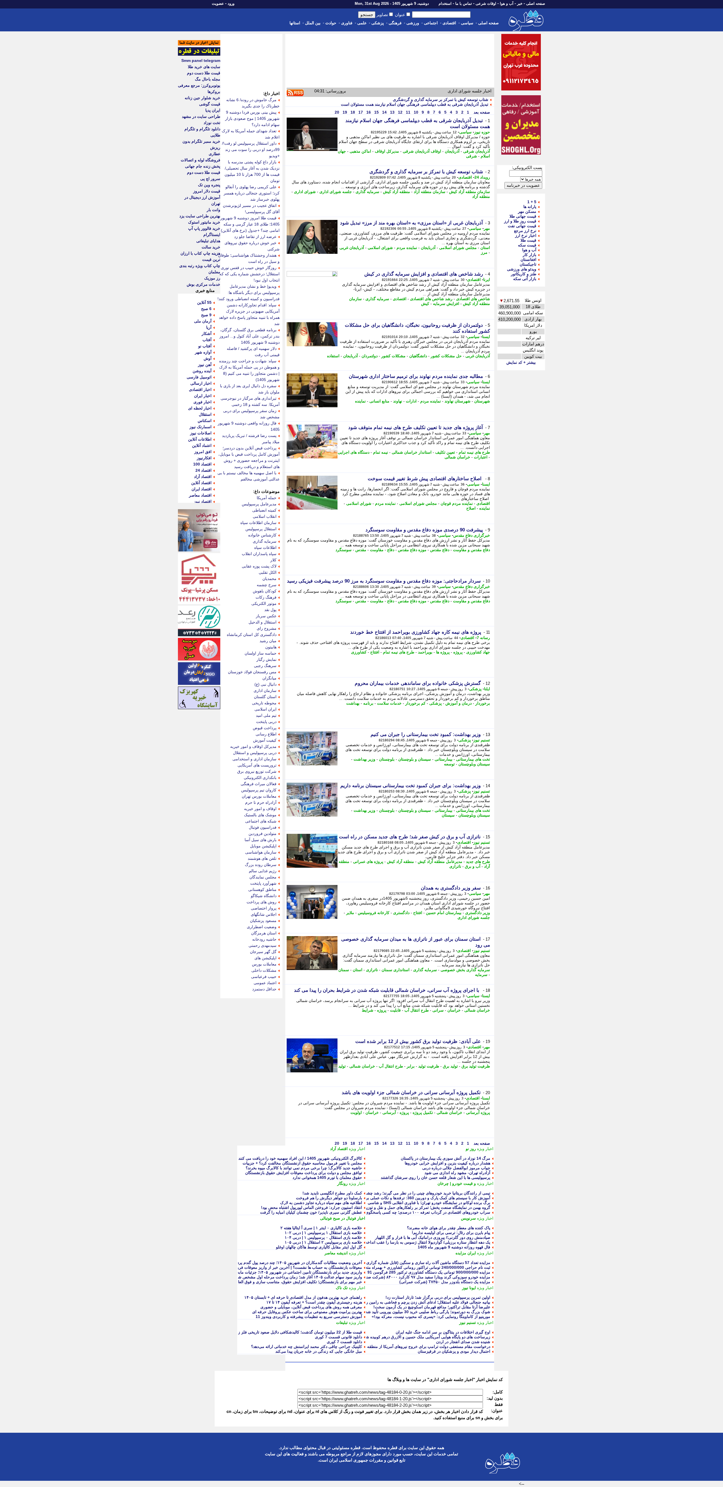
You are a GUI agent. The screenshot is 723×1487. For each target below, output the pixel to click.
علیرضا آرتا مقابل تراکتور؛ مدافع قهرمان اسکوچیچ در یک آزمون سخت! (431, 1307)
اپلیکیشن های (265, 958)
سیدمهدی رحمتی (262, 945)
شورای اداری (305, 191)
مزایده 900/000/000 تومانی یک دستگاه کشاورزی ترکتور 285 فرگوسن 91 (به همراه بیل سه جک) (409, 1272)
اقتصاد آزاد (339, 1148)
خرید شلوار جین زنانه (202, 98)
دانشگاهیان (418, 356)
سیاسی (467, 23)
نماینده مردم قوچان (457, 503)
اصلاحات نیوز (201, 433)
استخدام (445, 3)
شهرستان (482, 401)
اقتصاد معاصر (200, 495)
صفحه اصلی (535, 3)
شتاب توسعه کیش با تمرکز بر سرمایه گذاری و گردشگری (440, 99)
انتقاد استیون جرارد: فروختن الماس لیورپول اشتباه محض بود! (311, 1207)
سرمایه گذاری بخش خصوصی (465, 969)
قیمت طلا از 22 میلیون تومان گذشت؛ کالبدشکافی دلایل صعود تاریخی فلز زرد (298, 1332)
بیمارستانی (443, 759)
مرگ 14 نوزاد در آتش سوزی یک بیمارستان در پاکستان (445, 1158)
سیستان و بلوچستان (414, 759)
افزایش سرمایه (446, 303)
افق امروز (203, 451)
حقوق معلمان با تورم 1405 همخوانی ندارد (327, 1177)
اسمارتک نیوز (201, 427)
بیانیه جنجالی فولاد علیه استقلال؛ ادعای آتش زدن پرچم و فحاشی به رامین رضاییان (422, 1302)
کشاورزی (359, 652)
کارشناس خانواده (262, 535)
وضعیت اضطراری (261, 927)
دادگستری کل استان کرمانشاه (251, 634)
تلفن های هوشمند (262, 858)
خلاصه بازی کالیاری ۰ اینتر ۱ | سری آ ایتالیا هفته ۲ (321, 1228)
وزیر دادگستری (477, 912)
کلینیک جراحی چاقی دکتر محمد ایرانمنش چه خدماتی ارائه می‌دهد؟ (306, 1346)
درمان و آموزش (458, 703)
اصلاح (471, 508)
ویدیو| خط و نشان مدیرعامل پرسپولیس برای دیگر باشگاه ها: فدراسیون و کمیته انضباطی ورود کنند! (248, 292)
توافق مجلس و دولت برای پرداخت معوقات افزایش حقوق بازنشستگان (303, 1172)
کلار (273, 560)
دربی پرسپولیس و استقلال (254, 752)
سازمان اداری (265, 690)
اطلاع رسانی (266, 734)
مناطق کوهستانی (262, 889)
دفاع (390, 549)
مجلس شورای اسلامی (458, 247)
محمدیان (269, 578)
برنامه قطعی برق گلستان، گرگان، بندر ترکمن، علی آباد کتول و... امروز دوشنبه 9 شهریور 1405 (249, 336)
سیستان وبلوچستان (474, 764)
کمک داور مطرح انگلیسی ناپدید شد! (332, 1193)
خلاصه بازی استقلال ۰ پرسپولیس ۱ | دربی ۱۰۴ (323, 1237)
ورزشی (412, 23)
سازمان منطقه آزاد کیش (469, 191)
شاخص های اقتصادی (473, 298)
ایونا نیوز (469, 1287)
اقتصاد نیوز (203, 501)
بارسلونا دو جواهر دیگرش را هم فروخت (329, 1198)
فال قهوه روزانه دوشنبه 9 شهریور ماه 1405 (454, 1247)
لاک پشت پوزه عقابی (259, 566)
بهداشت (353, 703)
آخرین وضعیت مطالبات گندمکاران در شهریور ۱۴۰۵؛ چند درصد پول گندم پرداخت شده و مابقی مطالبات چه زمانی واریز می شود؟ (255, 1262)
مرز (484, 252)
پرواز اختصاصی (263, 908)
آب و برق (472, 866)
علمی (362, 23)
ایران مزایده (466, 1253)
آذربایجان (452, 151)
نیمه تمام (380, 452)
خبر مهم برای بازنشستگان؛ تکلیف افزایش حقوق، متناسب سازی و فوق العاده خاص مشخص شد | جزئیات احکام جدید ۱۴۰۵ (260, 1282)
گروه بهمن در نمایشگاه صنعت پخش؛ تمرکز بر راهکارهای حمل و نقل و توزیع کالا (424, 1207)
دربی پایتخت (266, 721)
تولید (342, 1066)
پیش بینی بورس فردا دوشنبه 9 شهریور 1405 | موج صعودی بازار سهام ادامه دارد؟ (252, 118)
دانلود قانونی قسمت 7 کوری (338, 1337)
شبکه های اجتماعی (260, 821)
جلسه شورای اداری (335, 191)
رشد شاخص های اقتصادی (431, 298)
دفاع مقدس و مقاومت (471, 549)
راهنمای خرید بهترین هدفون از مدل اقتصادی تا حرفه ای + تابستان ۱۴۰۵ (303, 1297)
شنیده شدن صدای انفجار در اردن (463, 1341)
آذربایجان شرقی (476, 151)
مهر (487, 228)
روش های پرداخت (261, 902)
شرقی (471, 156)
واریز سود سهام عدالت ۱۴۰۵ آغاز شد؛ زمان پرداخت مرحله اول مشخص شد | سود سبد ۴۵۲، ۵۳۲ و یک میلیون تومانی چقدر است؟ (254, 1277)
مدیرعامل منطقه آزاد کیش (440, 861)
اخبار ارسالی (201, 383)
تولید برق (450, 1066)
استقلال (205, 414)
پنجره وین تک (209, 185)
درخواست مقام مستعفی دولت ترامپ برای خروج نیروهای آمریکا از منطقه (428, 1346)
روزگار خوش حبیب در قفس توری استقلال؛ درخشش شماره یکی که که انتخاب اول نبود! (249, 273)
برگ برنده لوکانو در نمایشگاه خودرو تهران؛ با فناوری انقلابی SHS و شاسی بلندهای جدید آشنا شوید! (408, 1202)
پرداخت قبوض (264, 728)
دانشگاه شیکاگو (263, 895)
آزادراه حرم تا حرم (260, 802)
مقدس (360, 549)
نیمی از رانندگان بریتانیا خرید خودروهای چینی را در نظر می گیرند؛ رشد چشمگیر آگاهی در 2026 (411, 1193)
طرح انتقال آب (416, 1010)
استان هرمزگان (263, 933)
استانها (294, 23)
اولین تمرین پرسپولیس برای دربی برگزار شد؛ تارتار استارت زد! (438, 1297)
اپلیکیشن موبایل (263, 846)
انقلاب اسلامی (264, 516)
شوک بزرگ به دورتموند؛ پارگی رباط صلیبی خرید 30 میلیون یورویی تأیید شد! (427, 1311)
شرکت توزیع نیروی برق (256, 771)
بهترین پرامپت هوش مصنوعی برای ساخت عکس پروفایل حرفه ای (307, 1311)
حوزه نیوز (482, 132)
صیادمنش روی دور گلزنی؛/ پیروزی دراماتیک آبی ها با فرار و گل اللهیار (432, 1237)
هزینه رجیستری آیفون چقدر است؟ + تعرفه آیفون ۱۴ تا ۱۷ (314, 1302)
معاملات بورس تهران (259, 796)
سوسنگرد (344, 549)
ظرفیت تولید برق (475, 1066)
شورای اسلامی (380, 247)
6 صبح (206, 308)
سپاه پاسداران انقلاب (259, 553)
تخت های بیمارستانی (473, 759)
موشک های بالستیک (260, 815)
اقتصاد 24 (203, 470)
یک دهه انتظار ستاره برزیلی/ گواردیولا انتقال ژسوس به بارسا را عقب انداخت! (426, 1242)
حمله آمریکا (266, 497)
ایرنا (486, 279)
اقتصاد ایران (201, 489)
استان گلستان (265, 696)
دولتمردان (370, 356)
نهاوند (397, 401)
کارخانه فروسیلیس (373, 912)
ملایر (350, 912)
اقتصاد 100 (202, 464)
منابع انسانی (379, 401)
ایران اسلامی (265, 709)
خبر (519, 3)
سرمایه (481, 974)
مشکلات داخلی (263, 970)
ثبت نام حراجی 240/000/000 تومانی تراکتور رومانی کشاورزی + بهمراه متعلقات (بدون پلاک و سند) (408, 1267)
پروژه (458, 652)
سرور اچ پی (210, 178)
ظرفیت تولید (428, 1066)
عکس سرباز (266, 616)
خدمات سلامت (389, 703)
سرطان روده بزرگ (260, 864)
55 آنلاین (204, 302)
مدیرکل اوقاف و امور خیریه (253, 746)
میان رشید (268, 640)
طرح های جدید (478, 861)
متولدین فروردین (262, 833)
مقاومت (377, 549)
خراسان (454, 1010)
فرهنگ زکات (266, 597)
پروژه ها (443, 652)
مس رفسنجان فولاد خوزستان (252, 672)
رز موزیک (212, 278)
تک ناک (342, 1287)
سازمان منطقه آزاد (429, 191)
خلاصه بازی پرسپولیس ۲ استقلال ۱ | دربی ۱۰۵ (323, 1242)
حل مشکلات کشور (446, 356)
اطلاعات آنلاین (200, 439)
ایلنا (487, 689)
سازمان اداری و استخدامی (254, 759)
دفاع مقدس (439, 549)
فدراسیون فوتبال (262, 827)
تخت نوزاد (212, 122)
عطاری (214, 153)
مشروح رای (266, 628)
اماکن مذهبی (360, 151)
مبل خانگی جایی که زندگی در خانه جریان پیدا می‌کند (318, 1351)
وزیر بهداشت (364, 759)
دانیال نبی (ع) (265, 684)
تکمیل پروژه (423, 1112)
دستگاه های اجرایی (353, 452)
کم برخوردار (415, 703)
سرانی (438, 1010)
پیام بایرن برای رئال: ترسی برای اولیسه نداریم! (451, 1232)
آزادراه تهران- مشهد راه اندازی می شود (457, 1172)
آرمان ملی (203, 321)
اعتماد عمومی (265, 982)
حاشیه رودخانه (264, 939)
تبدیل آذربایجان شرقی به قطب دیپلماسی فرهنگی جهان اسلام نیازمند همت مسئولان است (414, 104)
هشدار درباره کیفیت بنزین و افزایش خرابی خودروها (447, 1163)
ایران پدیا (212, 110)
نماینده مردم (407, 247)
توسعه (449, 764)
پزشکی (377, 23)
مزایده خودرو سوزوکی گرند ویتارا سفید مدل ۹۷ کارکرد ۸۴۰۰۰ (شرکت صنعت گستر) (419, 1277)
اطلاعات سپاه (265, 547)
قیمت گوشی (209, 104)
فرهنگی (395, 23)
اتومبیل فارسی (199, 377)
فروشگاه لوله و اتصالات (200, 160)
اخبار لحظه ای (200, 408)
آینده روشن (202, 371)
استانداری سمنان (396, 969)
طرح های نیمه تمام (474, 452)
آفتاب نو (205, 346)
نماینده (360, 401)
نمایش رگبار (266, 659)
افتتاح (374, 652)
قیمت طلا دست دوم (203, 73)
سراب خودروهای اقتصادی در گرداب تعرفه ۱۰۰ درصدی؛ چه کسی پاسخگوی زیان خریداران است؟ (410, 1212)
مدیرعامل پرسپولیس (259, 504)
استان (485, 247)
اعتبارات (480, 457)
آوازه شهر (203, 352)
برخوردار (482, 703)
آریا (209, 327)
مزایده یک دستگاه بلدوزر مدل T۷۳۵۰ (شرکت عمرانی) (444, 1282)
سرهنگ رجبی (265, 665)
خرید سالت (211, 247)
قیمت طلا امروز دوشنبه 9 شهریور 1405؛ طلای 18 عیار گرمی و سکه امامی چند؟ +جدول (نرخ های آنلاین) (250, 224)
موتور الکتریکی (263, 603)
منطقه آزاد (481, 196)
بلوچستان (387, 759)
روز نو (471, 1148)
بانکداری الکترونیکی (260, 777)
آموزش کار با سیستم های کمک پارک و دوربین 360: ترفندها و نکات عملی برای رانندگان (418, 1198)
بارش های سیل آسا (260, 839)
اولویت (356, 1112)
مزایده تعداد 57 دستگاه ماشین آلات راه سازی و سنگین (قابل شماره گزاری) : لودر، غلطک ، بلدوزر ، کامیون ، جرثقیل (393, 1262)
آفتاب (207, 339)
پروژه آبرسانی (478, 1112)
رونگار (342, 1183)
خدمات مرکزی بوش (203, 284)
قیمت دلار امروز (206, 191)
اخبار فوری (202, 402)
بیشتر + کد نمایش (521, 362)
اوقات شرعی (486, 3)
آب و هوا (506, 3)
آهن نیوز (205, 364)
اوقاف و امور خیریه (260, 808)
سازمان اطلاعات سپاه (258, 522)
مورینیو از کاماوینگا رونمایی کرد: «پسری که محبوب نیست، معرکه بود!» (431, 1316)
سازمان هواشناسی (260, 852)
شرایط (367, 1010)
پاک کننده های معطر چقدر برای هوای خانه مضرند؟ (448, 1228)
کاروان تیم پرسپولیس (258, 790)
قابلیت (395, 1010)
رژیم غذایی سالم (262, 871)
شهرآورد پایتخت (263, 883)
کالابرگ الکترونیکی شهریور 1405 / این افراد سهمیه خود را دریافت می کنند (300, 1158)
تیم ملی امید (266, 715)
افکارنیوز (204, 458)
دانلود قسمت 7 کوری (344, 1341)
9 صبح (206, 315)
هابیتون (270, 647)
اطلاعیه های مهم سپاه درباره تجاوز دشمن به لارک (321, 1202)
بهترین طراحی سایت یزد (199, 216)
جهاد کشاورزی (478, 652)
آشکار (207, 333)
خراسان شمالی (457, 457)
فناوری (346, 23)
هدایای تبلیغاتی (208, 241)
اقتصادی (449, 23)
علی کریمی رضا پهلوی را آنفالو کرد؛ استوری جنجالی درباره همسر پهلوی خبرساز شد (252, 193)
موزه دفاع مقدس (412, 549)
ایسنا (486, 336)
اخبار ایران (203, 395)
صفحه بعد (481, 112)
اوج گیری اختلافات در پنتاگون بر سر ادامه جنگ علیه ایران (443, 1332)
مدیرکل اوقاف (387, 151)
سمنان (343, 969)
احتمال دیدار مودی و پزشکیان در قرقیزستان (454, 1351)
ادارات (411, 401)
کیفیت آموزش (264, 740)
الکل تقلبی (267, 572)
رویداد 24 (482, 177)
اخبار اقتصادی (200, 389)
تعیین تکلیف (445, 452)
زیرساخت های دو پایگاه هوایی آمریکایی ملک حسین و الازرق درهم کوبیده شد (427, 1337)
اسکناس (205, 420)
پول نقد (270, 609)
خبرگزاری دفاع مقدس (471, 535)
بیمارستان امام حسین (443, 912)
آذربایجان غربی (351, 247)
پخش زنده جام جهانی (202, 166)
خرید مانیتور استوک (204, 222)
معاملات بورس (264, 964)
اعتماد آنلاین (202, 445)
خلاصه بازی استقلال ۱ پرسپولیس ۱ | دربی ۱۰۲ (323, 1232)
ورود (231, 3)
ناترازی (455, 866)
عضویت (218, 3)
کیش (425, 303)
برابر (411, 1066)
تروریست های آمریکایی (257, 765)
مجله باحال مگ (207, 79)
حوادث (330, 23)
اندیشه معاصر (336, 1253)
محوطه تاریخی (264, 703)
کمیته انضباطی (264, 510)
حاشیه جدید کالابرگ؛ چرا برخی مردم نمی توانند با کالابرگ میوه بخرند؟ (304, 1168)
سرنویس (468, 1218)
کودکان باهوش (264, 591)
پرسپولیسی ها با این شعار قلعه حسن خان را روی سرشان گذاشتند (435, 1177)
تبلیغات (342, 1322)
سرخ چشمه (266, 585)
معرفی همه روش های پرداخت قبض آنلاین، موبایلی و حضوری (311, 1307)
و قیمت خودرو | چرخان (456, 1183)
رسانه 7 (483, 637)
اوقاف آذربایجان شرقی (422, 151)
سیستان (448, 815)
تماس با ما (463, 3)
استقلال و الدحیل (262, 622)
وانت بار (213, 209)
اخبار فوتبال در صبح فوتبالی (342, 1218)
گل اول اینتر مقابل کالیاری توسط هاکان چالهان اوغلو (319, 1247)
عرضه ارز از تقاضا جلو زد (255, 236)
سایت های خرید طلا (204, 66)
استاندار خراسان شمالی (412, 452)
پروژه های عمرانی (368, 861)
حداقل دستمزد (264, 989)
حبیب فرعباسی (263, 976)
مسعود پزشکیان (263, 920)
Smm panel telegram (200, 60)
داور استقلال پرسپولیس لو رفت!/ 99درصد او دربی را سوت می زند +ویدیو (251, 149)
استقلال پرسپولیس (260, 529)
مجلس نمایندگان (262, 877)
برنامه (368, 703)
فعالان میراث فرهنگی (258, 784)
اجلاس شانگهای (263, 914)
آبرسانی (389, 1112)
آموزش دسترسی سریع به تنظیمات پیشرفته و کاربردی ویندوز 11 (309, 1316)
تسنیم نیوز (481, 740)
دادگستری (401, 912)
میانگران (269, 678)
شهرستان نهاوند (458, 401)
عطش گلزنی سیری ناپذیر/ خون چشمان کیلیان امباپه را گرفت (311, 1212)
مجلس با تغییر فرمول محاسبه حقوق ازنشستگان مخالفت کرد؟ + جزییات (302, 1163)
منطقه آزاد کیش (396, 191)
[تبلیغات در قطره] (199, 54)
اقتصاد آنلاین (201, 482)
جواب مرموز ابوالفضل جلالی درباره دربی (456, 1168)
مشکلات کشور (393, 356)
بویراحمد (425, 652)
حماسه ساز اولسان (260, 653)
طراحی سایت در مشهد (201, 116)
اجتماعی (431, 23)
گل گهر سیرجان (263, 951)
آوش (208, 358)
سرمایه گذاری (367, 191)
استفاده (333, 356)
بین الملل (313, 23)
